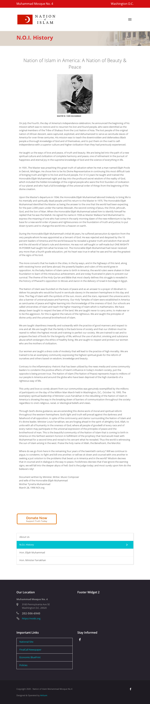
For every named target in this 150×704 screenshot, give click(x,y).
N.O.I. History (26, 544)
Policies (23, 665)
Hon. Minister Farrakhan (32, 560)
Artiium (43, 695)
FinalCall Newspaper (30, 649)
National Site (26, 641)
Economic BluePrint (30, 657)
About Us (24, 537)
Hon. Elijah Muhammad (32, 552)
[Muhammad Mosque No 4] (36, 19)
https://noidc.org (31, 618)
